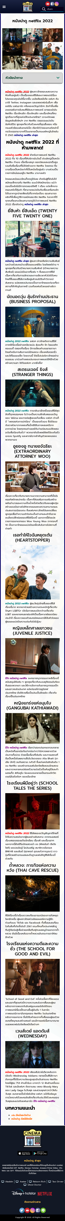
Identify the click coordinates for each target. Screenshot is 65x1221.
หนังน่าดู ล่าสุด (32, 1161)
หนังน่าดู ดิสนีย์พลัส (21, 1119)
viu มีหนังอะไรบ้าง (21, 1115)
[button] (4, 6)
